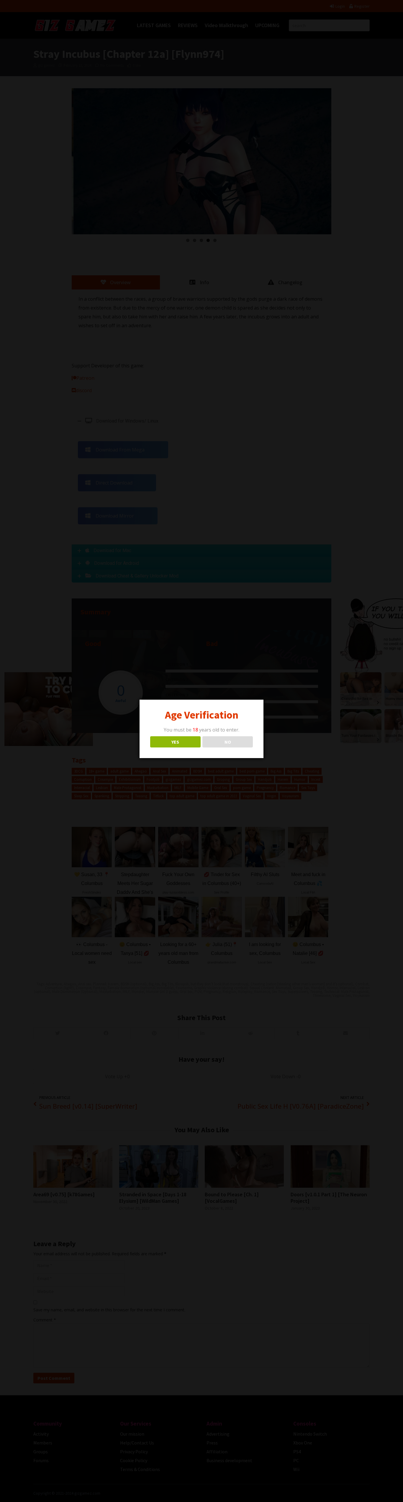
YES (175, 742)
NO (228, 742)
